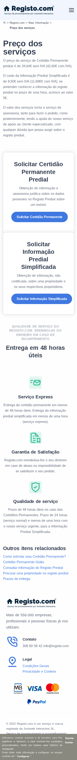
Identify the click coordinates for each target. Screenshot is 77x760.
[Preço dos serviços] (4, 23)
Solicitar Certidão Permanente (39, 217)
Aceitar (69, 742)
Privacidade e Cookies (39, 671)
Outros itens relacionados (34, 548)
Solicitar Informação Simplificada (42, 299)
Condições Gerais (36, 666)
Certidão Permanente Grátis (23, 562)
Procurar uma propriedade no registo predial (35, 573)
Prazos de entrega (16, 579)
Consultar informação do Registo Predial (33, 567)
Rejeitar (69, 738)
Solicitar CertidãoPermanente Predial (38, 172)
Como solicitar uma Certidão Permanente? (34, 556)
